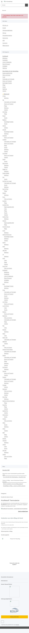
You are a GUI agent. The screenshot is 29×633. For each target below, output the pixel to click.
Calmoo (4, 125)
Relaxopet (5, 389)
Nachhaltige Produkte (7, 83)
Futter (4, 77)
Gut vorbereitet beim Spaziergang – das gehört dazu (14, 477)
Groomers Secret (6, 226)
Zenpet (4, 454)
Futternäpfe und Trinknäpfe (8, 79)
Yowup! (4, 444)
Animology (5, 111)
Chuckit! (4, 129)
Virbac (4, 428)
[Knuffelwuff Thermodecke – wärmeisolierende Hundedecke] (14, 508)
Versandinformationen (7, 35)
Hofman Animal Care (7, 234)
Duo (3, 177)
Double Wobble (6, 173)
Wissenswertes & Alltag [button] (6, 531)
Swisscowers (5, 414)
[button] (22, 1)
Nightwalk (5, 341)
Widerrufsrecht (6, 45)
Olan (4, 345)
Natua (4, 333)
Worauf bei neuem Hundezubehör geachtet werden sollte (13, 474)
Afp (3, 100)
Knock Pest (5, 266)
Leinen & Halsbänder (7, 62)
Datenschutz (5, 38)
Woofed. (4, 438)
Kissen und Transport (7, 81)
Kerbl (4, 258)
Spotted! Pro (5, 410)
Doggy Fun (5, 169)
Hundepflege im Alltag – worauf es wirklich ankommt (14, 485)
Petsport (4, 377)
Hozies (4, 242)
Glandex (4, 220)
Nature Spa (5, 337)
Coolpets (4, 139)
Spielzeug (5, 68)
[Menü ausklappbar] (1, 1)
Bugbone (4, 119)
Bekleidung (5, 58)
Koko (4, 284)
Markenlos (5, 315)
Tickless (4, 418)
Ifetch (4, 246)
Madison (4, 311)
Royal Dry (5, 404)
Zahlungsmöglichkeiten (7, 30)
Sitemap (4, 32)
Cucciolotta (5, 153)
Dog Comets (5, 163)
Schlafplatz (5, 66)
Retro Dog (5, 397)
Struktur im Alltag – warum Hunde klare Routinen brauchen (13, 481)
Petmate (4, 371)
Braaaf (4, 115)
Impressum (5, 43)
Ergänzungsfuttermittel (7, 73)
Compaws (5, 135)
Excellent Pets (6, 204)
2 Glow (4, 96)
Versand (17, 624)
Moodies (4, 329)
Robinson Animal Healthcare (9, 401)
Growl (4, 230)
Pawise (4, 355)
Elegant (4, 193)
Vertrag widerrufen (14, 616)
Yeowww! (4, 440)
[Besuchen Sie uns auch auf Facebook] (2, 622)
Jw (3, 254)
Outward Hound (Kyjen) (8, 349)
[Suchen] (26, 5)
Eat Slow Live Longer (7, 181)
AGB (4, 40)
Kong (4, 290)
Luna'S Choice (6, 305)
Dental (4, 159)
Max (3, 325)
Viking (4, 422)
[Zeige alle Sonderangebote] (27, 535)
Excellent (4, 201)
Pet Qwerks (5, 367)
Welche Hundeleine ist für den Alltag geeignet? (13, 483)
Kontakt (4, 27)
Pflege (4, 85)
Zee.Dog (4, 450)
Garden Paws (5, 216)
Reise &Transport (6, 64)
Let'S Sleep (5, 302)
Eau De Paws (5, 189)
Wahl (4, 432)
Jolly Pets (5, 250)
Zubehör (4, 91)
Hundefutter (5, 60)
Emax (4, 197)
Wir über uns (5, 25)
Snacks (4, 87)
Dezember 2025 (6, 470)
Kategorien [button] (3, 493)
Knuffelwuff (5, 270)
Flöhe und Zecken (6, 75)
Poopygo (4, 385)
